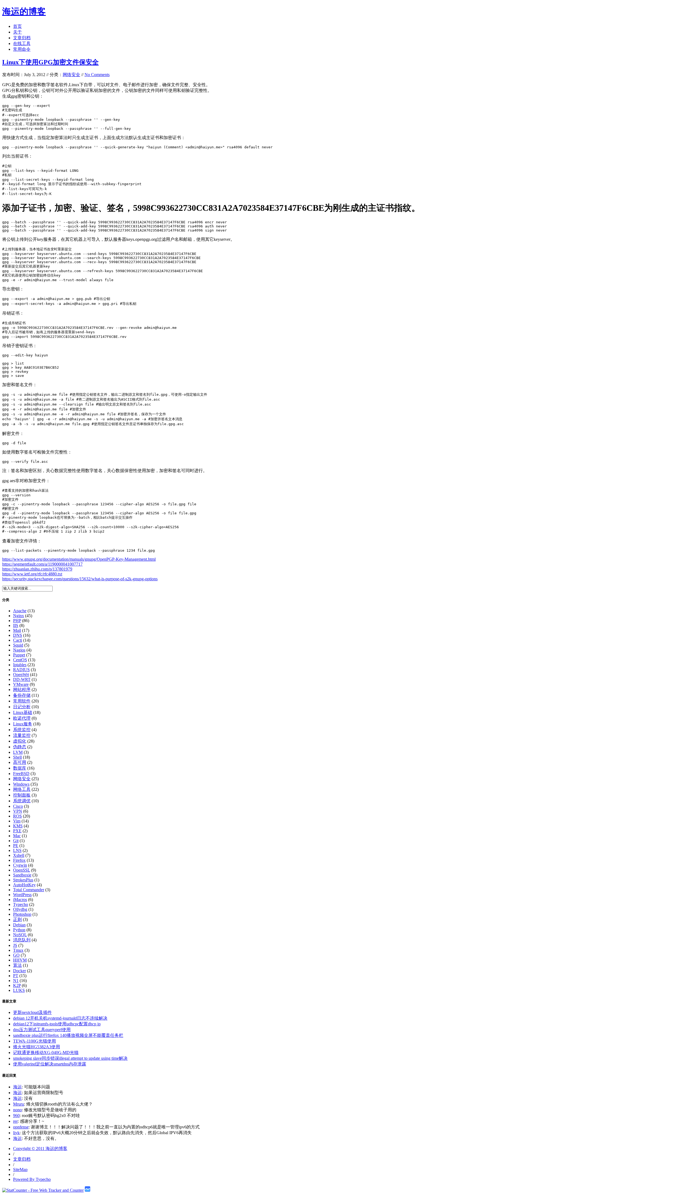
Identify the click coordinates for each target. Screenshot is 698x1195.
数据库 (19, 768)
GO (16, 955)
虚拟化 (19, 741)
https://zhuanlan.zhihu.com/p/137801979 (37, 569)
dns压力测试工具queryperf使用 (42, 1029)
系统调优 (22, 800)
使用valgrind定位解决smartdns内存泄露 (49, 1064)
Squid (18, 645)
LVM (18, 752)
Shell (17, 757)
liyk (16, 1132)
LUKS (19, 990)
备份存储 (22, 695)
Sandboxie (22, 875)
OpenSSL (21, 870)
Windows (21, 784)
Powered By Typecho (32, 1179)
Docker (19, 970)
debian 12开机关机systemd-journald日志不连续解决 (60, 1018)
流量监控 (22, 735)
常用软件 (22, 701)
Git (16, 840)
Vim (16, 821)
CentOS (20, 659)
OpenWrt (21, 674)
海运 (17, 1087)
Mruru (18, 1104)
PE (15, 845)
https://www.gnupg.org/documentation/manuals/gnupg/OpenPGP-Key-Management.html (79, 559)
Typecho (20, 904)
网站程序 (22, 689)
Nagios (19, 650)
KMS (18, 826)
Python (19, 929)
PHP (17, 620)
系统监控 (22, 729)
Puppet (19, 655)
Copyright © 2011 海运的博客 (40, 1148)
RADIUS (21, 669)
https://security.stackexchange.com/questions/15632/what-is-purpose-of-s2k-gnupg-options (80, 579)
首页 (17, 26)
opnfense (21, 1127)
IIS (15, 625)
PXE (17, 830)
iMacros (20, 899)
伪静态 (19, 746)
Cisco (18, 806)
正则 (17, 919)
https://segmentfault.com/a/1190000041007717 (42, 564)
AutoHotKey (24, 884)
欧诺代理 (22, 718)
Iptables (19, 664)
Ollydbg (20, 909)
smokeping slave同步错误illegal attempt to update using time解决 (70, 1058)
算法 (17, 965)
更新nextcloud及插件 (32, 1012)
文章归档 (22, 37)
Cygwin (20, 865)
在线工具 (22, 43)
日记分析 (22, 706)
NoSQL (20, 934)
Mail (17, 630)
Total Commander (28, 889)
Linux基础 (22, 712)
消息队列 (22, 940)
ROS (17, 816)
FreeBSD (21, 773)
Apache (19, 610)
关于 (17, 32)
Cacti (17, 640)
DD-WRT (22, 679)
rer (15, 1121)
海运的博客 (24, 11)
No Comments (97, 74)
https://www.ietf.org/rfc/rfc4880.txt (32, 574)
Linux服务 (22, 724)
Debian (19, 925)
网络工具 (22, 789)
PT (15, 975)
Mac (17, 835)
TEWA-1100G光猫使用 (34, 1041)
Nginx (18, 615)
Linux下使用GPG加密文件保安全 (50, 62)
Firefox (19, 860)
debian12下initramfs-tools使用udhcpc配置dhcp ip (57, 1024)
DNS (17, 635)
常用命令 (22, 49)
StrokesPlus (23, 880)
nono (17, 1109)
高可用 (19, 762)
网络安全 (71, 74)
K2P (17, 985)
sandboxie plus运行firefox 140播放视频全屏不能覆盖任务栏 (68, 1035)
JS (15, 945)
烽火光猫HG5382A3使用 (36, 1046)
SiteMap (20, 1169)
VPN (17, 811)
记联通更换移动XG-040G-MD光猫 (46, 1052)
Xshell (18, 855)
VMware (21, 684)
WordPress (22, 894)
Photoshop (22, 914)
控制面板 (22, 795)
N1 (16, 980)
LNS (17, 850)
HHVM (20, 960)
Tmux (18, 950)
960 (16, 1115)
